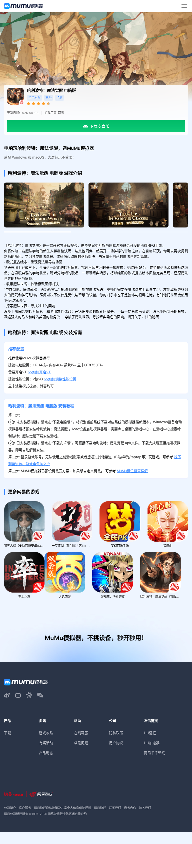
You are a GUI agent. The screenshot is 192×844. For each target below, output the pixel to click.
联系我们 (115, 808)
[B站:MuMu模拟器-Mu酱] (18, 695)
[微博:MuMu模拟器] (7, 695)
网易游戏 (100, 808)
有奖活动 (46, 743)
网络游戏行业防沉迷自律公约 (67, 814)
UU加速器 (152, 743)
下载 (7, 733)
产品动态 (46, 753)
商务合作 (130, 808)
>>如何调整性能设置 (60, 379)
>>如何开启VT (39, 372)
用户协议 (116, 743)
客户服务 (25, 808)
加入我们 (145, 808)
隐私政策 (116, 733)
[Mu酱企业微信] (40, 695)
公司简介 (10, 808)
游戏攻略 (46, 733)
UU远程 (150, 733)
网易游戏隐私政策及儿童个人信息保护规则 (62, 808)
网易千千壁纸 (154, 753)
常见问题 (81, 743)
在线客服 (81, 733)
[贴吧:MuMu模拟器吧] (29, 695)
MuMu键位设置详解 (132, 471)
